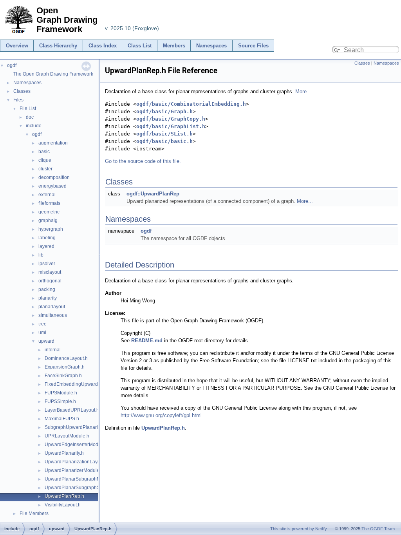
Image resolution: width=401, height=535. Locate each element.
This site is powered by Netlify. (299, 528)
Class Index (103, 46)
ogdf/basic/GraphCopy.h (170, 119)
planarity (47, 298)
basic (44, 151)
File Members (34, 513)
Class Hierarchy (58, 46)
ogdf (11, 65)
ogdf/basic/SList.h (164, 134)
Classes (22, 91)
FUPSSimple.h (60, 401)
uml (42, 332)
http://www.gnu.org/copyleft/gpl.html (161, 415)
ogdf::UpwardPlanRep (152, 194)
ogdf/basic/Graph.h (164, 111)
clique (44, 160)
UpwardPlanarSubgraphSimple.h (80, 487)
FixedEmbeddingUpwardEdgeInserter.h (87, 384)
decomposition (54, 177)
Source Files (253, 46)
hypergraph (50, 229)
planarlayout (51, 306)
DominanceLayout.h (66, 358)
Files (18, 100)
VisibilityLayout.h (63, 505)
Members (174, 46)
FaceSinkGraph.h (63, 375)
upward (46, 341)
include (34, 125)
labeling (47, 237)
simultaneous (52, 315)
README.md (147, 340)
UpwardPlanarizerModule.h (74, 470)
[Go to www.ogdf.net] (18, 34)
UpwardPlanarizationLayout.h (76, 462)
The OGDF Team (378, 528)
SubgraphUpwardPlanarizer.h (76, 427)
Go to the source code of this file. (143, 161)
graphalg (48, 220)
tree (42, 324)
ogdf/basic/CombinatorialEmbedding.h (191, 104)
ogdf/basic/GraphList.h (170, 126)
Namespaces (211, 46)
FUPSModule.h (61, 393)
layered (46, 246)
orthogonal (49, 281)
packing (46, 289)
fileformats (49, 203)
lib (40, 255)
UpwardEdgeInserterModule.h (77, 444)
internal (53, 349)
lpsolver (46, 263)
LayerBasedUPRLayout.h (72, 410)
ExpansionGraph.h (65, 367)
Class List (140, 46)
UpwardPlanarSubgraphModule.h (81, 479)
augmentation (53, 143)
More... (303, 91)
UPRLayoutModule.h (67, 436)
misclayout (49, 272)
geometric (49, 212)
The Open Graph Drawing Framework (53, 74)
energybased (52, 186)
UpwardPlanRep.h (64, 496)
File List (28, 108)
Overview (17, 46)
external (47, 194)
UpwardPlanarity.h (64, 453)
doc (30, 117)
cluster (45, 169)
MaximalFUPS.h (62, 418)
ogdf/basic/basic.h (164, 141)
